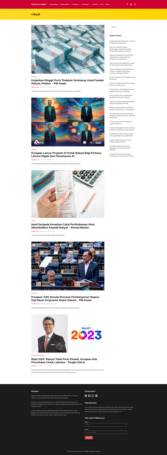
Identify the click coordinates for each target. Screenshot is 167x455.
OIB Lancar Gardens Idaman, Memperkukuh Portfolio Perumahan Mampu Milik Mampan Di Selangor (120, 49)
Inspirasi (95, 4)
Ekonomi (34, 76)
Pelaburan (76, 4)
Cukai (33, 220)
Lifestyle (33, 149)
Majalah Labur (38, 4)
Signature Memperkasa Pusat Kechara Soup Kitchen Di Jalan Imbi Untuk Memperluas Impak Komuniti (121, 57)
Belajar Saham (64, 4)
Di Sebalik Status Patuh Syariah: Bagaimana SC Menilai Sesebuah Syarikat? (120, 148)
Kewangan (85, 4)
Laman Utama (54, 4)
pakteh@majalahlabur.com (114, 411)
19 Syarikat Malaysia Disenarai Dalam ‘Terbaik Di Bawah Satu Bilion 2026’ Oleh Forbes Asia (122, 115)
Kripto (107, 4)
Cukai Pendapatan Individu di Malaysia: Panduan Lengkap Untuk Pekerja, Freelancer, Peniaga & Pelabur (122, 71)
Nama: (87, 422)
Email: (86, 429)
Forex (101, 4)
